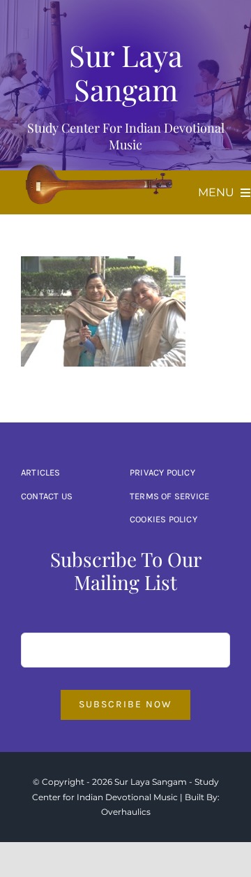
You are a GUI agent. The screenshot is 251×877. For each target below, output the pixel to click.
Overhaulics (126, 811)
